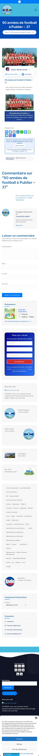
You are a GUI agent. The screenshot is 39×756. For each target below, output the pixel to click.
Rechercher (6, 680)
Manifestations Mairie (13, 540)
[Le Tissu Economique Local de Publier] (17, 674)
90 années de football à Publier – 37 (22, 32)
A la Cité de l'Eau (11, 492)
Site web (5, 284)
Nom (4, 263)
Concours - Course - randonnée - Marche (19, 508)
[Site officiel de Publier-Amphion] (16, 666)
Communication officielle (14, 500)
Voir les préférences (19, 749)
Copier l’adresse (19, 145)
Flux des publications (14, 625)
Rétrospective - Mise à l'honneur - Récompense (16, 158)
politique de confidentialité (19, 369)
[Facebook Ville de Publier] (16, 670)
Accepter (19, 739)
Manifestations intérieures (14, 536)
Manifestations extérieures (14, 532)
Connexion (10, 621)
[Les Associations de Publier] (23, 670)
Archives (7, 602)
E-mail (4, 274)
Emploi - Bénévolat (12, 520)
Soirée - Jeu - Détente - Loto (15, 562)
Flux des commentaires (14, 630)
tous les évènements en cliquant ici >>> (18, 321)
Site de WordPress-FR (14, 634)
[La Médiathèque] (19, 666)
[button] (36, 718)
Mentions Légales (9, 693)
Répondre (19, 225)
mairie (30, 528)
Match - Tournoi (11, 544)
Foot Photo (28, 74)
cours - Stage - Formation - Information (19, 516)
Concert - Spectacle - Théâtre (16, 504)
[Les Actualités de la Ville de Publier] (21, 674)
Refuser (19, 744)
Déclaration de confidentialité (25, 753)
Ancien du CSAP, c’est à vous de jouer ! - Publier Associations (25, 198)
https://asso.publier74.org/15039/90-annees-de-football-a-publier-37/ (19, 150)
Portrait (8, 548)
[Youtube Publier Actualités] (19, 670)
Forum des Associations (22, 310)
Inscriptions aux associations (15, 528)
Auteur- (19, 70)
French (8, 754)
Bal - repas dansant (12, 496)
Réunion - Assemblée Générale (16, 558)
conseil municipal (11, 512)
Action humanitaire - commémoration (18, 488)
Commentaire (7, 246)
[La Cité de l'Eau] (23, 666)
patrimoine (23, 544)
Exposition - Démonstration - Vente (17, 524)
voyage (8, 566)
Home (7, 32)
